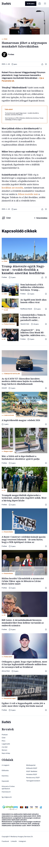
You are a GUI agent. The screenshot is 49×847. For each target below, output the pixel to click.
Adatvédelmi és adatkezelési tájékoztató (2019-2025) (21, 816)
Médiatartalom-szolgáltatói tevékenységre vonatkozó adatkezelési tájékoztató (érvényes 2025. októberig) (21, 822)
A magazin (5, 765)
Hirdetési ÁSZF (31, 774)
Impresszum (6, 792)
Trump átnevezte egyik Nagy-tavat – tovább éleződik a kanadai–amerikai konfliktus (22, 113)
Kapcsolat (5, 781)
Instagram (22, 841)
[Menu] (45, 3)
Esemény (5, 776)
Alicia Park (6, 671)
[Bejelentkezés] (39, 3)
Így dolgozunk (7, 797)
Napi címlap (6, 753)
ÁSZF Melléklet (31, 771)
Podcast (5, 734)
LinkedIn (14, 841)
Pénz (3, 741)
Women (4, 750)
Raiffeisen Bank (26, 309)
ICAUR (4, 388)
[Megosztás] (42, 64)
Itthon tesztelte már (28, 194)
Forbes (4, 277)
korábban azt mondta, (13, 187)
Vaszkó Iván (24, 324)
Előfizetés (31, 4)
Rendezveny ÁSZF (33, 777)
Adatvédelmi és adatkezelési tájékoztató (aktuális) (20, 814)
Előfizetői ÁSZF (31, 768)
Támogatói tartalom (33, 781)
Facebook (5, 841)
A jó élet (4, 747)
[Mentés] (46, 64)
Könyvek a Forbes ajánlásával (8, 787)
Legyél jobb (6, 744)
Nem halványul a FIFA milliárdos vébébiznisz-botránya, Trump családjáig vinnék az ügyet (24, 118)
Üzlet (3, 738)
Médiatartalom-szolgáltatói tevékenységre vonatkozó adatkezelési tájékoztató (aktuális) (21, 819)
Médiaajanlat (30, 765)
